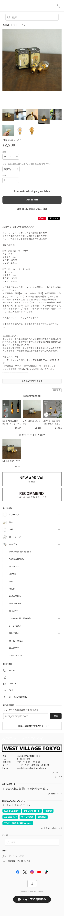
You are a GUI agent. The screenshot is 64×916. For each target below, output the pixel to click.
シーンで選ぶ (15, 626)
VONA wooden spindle (20, 552)
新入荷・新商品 (16, 641)
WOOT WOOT (15, 566)
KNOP (11, 589)
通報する (56, 390)
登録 (56, 716)
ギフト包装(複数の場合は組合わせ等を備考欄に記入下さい (26, 164)
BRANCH (13, 574)
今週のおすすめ (16, 655)
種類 (4, 152)
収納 (11, 529)
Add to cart (32, 199)
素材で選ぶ (14, 633)
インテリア (14, 515)
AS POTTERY (15, 596)
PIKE (11, 581)
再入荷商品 (14, 648)
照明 (11, 522)
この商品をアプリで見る (32, 381)
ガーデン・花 (15, 537)
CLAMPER (13, 611)
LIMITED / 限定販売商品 (20, 618)
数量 (4, 175)
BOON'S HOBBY (16, 559)
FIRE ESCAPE (15, 604)
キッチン (13, 544)
